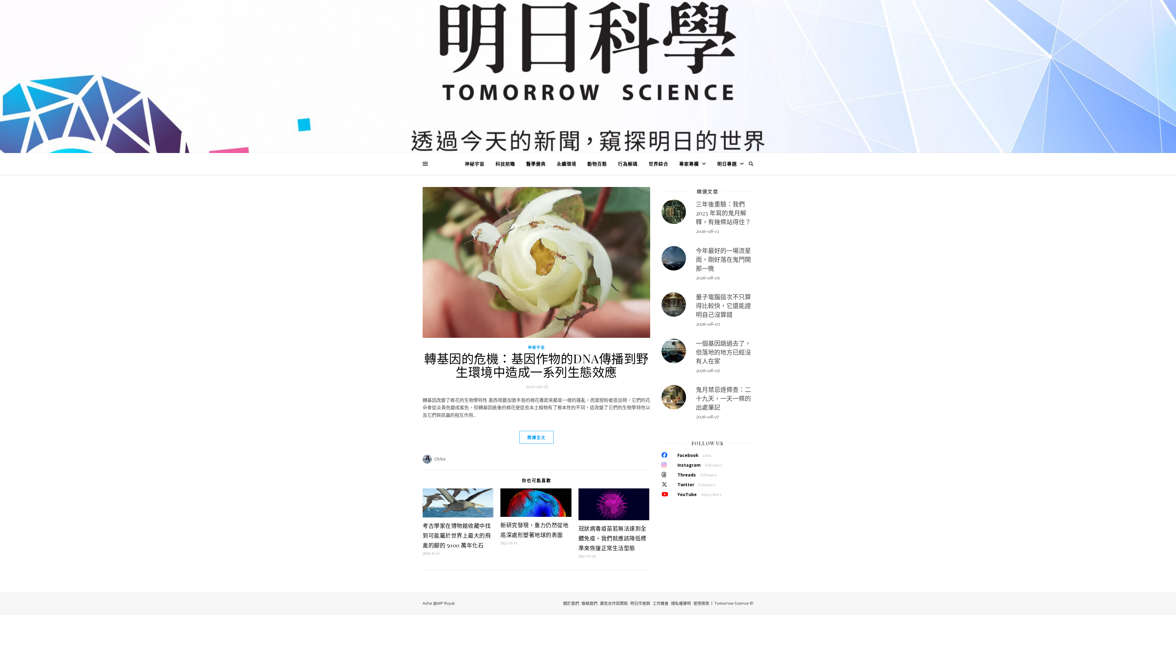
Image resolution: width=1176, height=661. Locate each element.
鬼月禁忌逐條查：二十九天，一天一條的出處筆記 (723, 398)
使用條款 (701, 603)
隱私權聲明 (681, 603)
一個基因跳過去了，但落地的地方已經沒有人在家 (723, 352)
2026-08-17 (707, 416)
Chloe (440, 459)
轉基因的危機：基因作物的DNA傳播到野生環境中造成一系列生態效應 (536, 365)
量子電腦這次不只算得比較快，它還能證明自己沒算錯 (723, 306)
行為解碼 (628, 164)
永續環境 (566, 164)
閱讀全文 (536, 437)
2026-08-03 (708, 324)
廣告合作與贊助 (614, 603)
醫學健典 (536, 164)
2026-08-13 (707, 231)
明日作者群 (640, 603)
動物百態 (597, 164)
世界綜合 (658, 164)
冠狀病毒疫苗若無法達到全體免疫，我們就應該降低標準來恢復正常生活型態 (612, 538)
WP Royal (445, 603)
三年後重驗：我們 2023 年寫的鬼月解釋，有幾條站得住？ (723, 213)
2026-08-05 (707, 277)
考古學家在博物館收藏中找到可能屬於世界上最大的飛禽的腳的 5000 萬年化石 (457, 535)
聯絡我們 (589, 603)
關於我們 (571, 603)
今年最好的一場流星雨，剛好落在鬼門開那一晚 (723, 259)
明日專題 (727, 164)
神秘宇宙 (474, 164)
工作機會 (661, 603)
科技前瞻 (505, 164)
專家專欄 (689, 164)
